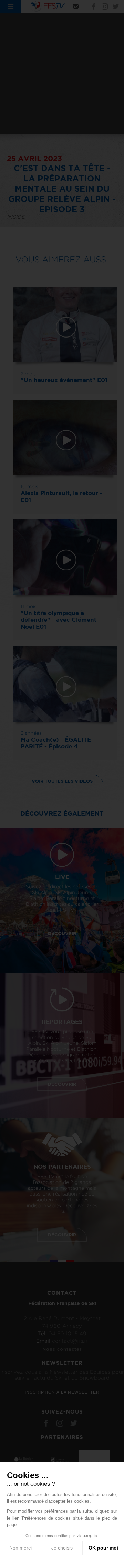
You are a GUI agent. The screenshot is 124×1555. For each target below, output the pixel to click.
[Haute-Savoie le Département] (94, 1459)
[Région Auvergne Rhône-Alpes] (25, 1459)
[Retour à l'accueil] (47, 5)
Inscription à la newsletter (62, 1392)
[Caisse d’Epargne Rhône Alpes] (60, 1459)
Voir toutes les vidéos (62, 781)
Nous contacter (62, 1349)
